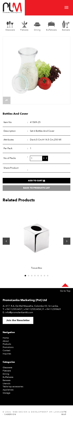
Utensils (6, 383)
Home (6, 337)
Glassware (7, 367)
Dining (6, 373)
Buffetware (8, 377)
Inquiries (7, 353)
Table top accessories (13, 386)
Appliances (8, 389)
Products (7, 344)
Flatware (7, 370)
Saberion (10, 414)
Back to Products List (36, 187)
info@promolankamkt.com (19, 312)
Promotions (8, 347)
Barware (6, 380)
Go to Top (65, 291)
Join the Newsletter (18, 320)
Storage (6, 392)
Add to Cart (35, 180)
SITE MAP (64, 413)
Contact (6, 350)
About (6, 341)
